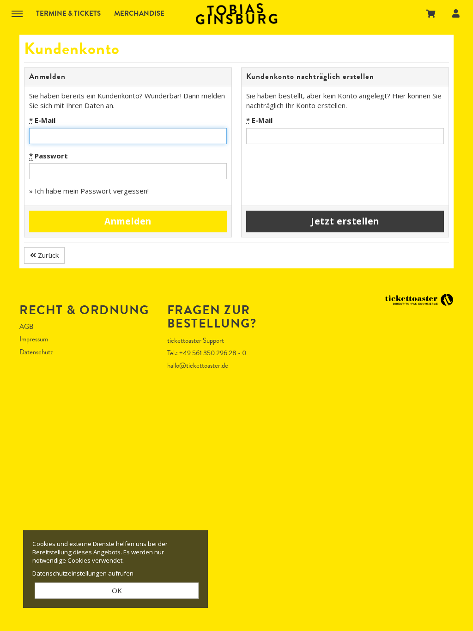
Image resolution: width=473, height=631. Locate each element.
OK (117, 590)
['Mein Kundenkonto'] (455, 13)
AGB (26, 327)
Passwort (48, 155)
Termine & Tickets (68, 13)
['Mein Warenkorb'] (430, 13)
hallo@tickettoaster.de (197, 365)
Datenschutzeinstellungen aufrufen (82, 573)
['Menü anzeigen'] (17, 13)
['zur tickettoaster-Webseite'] (419, 299)
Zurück (47, 255)
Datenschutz (36, 352)
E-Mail (42, 120)
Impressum (33, 339)
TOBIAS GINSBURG (236, 13)
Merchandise (139, 13)
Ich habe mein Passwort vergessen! (92, 190)
